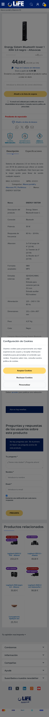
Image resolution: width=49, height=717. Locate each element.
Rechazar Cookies (24, 378)
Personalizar (24, 385)
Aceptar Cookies (24, 371)
